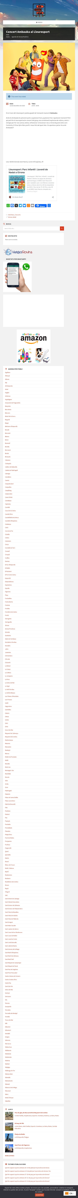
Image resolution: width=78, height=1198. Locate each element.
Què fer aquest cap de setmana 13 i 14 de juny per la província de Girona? (27, 1181)
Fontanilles (8, 598)
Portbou (7, 845)
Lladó (6, 703)
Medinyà (7, 750)
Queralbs (8, 855)
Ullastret (7, 1027)
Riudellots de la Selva (11, 882)
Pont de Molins (9, 838)
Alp (6, 382)
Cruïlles (7, 558)
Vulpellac (7, 1101)
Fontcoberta (9, 602)
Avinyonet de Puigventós (12, 403)
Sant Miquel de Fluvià (11, 966)
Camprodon (8, 494)
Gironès (7, 632)
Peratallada (8, 828)
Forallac (7, 608)
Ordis (6, 784)
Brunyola (7, 457)
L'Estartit (7, 662)
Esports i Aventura (37, 1116)
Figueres (7, 592)
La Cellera (8, 673)
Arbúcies (7, 396)
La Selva (52, 1116)
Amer (6, 389)
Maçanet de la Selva (11, 737)
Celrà (6, 527)
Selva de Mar (9, 990)
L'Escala (7, 659)
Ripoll (6, 872)
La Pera (7, 679)
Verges (7, 1037)
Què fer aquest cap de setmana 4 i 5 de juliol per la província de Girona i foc (28, 1171)
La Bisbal (7, 666)
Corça (7, 544)
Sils (6, 1000)
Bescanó (7, 433)
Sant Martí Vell (9, 959)
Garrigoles (8, 619)
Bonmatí (7, 443)
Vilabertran (8, 1047)
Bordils (7, 447)
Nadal (14, 217)
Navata (7, 777)
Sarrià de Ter (9, 986)
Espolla (7, 588)
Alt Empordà (19, 1137)
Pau (6, 818)
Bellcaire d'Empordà (11, 426)
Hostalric (7, 646)
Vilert (6, 1094)
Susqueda (8, 1006)
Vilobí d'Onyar (9, 1098)
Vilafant (7, 1064)
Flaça (6, 595)
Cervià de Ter (9, 531)
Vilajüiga (7, 1067)
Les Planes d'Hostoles (11, 696)
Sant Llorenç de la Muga (12, 949)
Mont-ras (7, 767)
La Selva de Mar (10, 683)
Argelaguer (8, 399)
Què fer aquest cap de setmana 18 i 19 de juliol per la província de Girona (27, 1168)
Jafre (6, 649)
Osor (6, 787)
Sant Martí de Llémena (11, 956)
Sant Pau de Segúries (11, 969)
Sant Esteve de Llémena (12, 905)
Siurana (7, 1003)
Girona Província (10, 629)
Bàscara (7, 413)
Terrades (8, 1010)
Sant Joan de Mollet (11, 936)
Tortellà (7, 1017)
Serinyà (7, 993)
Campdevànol (9, 484)
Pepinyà (7, 821)
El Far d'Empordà (10, 565)
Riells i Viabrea (9, 868)
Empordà (8, 578)
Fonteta (7, 605)
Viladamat (8, 1054)
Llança (7, 716)
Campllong (8, 490)
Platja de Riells (20, 1134)
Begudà (7, 420)
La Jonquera (8, 676)
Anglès (7, 393)
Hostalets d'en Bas (10, 642)
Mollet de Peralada (10, 757)
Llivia (6, 726)
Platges (26, 1137)
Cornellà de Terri (10, 548)
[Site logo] (39, 10)
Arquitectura (28, 1116)
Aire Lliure (19, 1126)
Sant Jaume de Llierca (11, 929)
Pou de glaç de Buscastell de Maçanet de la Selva (31, 1113)
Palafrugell (8, 791)
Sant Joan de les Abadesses (13, 932)
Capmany (8, 504)
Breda (7, 453)
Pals (6, 807)
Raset (7, 861)
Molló (6, 760)
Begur (7, 423)
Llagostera (8, 706)
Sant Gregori (9, 922)
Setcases (8, 996)
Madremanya (9, 740)
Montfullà (8, 774)
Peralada (7, 824)
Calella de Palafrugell (11, 470)
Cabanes (7, 460)
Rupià (6, 888)
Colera (7, 538)
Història (46, 1116)
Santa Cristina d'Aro (11, 980)
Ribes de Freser (10, 865)
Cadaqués (8, 463)
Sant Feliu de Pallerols (11, 919)
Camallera (8, 477)
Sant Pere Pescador (11, 973)
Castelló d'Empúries (11, 521)
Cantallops (8, 501)
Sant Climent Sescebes (12, 902)
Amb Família (19, 1116)
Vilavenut (8, 1091)
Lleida (7, 720)
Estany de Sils (19, 1123)
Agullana (7, 372)
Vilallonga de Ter (10, 1071)
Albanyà (7, 376)
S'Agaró (7, 892)
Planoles (7, 831)
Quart (7, 851)
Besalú (7, 430)
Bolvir (7, 440)
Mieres (7, 753)
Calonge (7, 474)
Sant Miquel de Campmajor (13, 963)
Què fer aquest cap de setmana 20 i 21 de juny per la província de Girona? (27, 1178)
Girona (10, 217)
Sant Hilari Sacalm (10, 925)
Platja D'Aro (8, 834)
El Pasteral (8, 571)
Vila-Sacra (8, 1044)
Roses (7, 885)
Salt (6, 895)
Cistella (7, 534)
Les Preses (8, 700)
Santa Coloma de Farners (12, 976)
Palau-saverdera (10, 801)
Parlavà (7, 814)
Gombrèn (8, 635)
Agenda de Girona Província (20, 37)
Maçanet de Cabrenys (11, 733)
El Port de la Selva (10, 575)
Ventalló (7, 1033)
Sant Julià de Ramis (11, 946)
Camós (7, 480)
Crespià (7, 554)
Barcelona (8, 409)
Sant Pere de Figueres (22, 1145)
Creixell (7, 551)
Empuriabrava (9, 581)
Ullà (6, 1023)
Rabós (7, 858)
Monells (7, 764)
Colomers (8, 541)
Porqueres (8, 841)
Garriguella (8, 622)
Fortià (7, 615)
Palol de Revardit (10, 804)
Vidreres (7, 1040)
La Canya (7, 669)
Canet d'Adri (8, 497)
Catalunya (8, 524)
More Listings (9, 1155)
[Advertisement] (39, 145)
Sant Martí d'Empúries (11, 952)
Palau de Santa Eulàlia (11, 797)
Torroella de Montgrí (11, 1013)
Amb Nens (11, 215)
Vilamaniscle (8, 1081)
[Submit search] (62, 228)
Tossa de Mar (9, 1020)
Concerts (18, 215)
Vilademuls (8, 1057)
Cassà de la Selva (10, 511)
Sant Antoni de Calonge (12, 899)
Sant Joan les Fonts (11, 939)
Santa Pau (8, 983)
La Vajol (7, 686)
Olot (6, 780)
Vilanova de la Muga (11, 1087)
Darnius (7, 561)
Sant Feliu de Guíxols (11, 915)
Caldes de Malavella (11, 467)
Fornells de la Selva (11, 612)
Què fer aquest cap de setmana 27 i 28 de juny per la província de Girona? (27, 1174)
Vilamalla (7, 1077)
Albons (7, 379)
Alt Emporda (8, 386)
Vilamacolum (9, 1074)
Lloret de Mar (9, 730)
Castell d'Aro (9, 514)
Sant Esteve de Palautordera (13, 909)
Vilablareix (8, 1050)
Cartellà (7, 507)
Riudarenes (8, 875)
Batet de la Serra (10, 416)
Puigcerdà (8, 848)
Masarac (7, 743)
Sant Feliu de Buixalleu (11, 912)
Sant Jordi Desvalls (11, 942)
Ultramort (8, 1030)
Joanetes (8, 652)
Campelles (8, 487)
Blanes (7, 436)
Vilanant (7, 1084)
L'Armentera (8, 656)
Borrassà (8, 450)
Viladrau (7, 1060)
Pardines (7, 811)
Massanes (8, 747)
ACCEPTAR (39, 1195)
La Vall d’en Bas (9, 689)
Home (8, 37)
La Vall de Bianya (10, 693)
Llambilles (8, 710)
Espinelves (8, 585)
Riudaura (7, 878)
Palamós (7, 794)
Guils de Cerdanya (10, 639)
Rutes (57, 1116)
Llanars (7, 713)
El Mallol (7, 568)
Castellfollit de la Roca (12, 517)
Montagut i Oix (9, 770)
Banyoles (8, 406)
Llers (6, 723)
